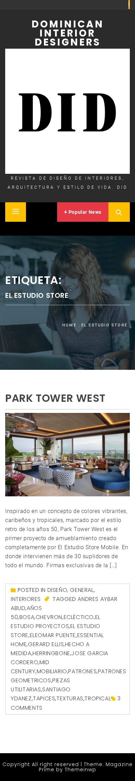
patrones (82, 671)
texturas (69, 698)
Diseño (57, 590)
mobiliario (52, 671)
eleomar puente (53, 635)
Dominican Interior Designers (68, 33)
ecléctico (79, 617)
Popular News (84, 212)
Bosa (26, 617)
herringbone (51, 653)
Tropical (97, 698)
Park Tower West (55, 398)
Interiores (26, 599)
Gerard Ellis (46, 644)
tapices (44, 698)
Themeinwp (80, 769)
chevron (49, 617)
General (81, 590)
